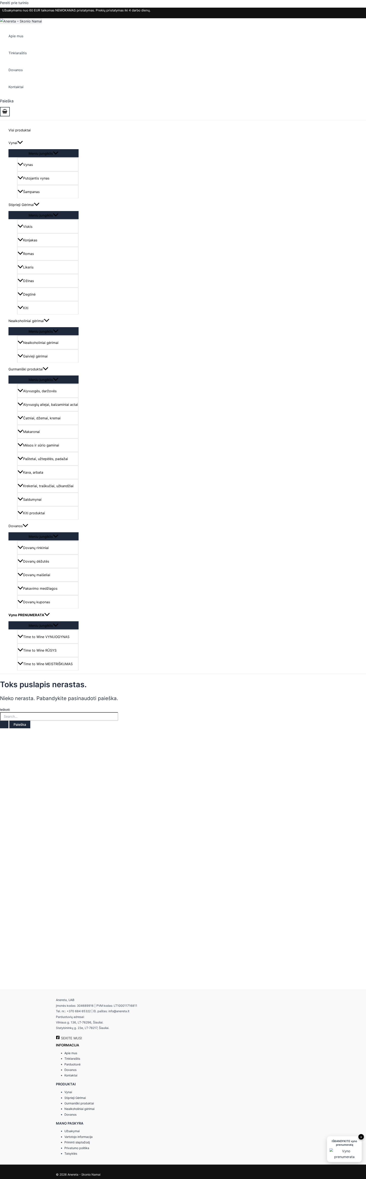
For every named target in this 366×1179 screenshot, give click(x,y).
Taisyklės (70, 1153)
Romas (28, 254)
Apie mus (15, 36)
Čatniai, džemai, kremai (42, 418)
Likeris (28, 267)
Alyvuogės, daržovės (40, 391)
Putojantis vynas (36, 178)
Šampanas (31, 192)
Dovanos (15, 70)
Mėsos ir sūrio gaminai (41, 445)
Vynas (28, 165)
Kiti (25, 308)
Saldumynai (32, 499)
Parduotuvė (72, 1064)
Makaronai (31, 432)
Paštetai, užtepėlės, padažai (45, 459)
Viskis (27, 226)
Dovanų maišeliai (36, 575)
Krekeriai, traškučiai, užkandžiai (48, 486)
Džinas (28, 281)
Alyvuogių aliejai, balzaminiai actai (50, 404)
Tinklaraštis (17, 53)
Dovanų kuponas (36, 602)
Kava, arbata (33, 472)
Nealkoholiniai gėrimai (26, 321)
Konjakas (30, 240)
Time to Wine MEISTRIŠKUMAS (48, 664)
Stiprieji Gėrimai (21, 205)
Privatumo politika (76, 1148)
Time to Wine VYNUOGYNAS (46, 637)
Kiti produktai (34, 513)
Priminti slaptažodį (77, 1142)
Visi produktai (19, 130)
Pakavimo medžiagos (40, 588)
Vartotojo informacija (78, 1137)
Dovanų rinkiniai (36, 548)
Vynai (12, 143)
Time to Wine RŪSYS (40, 650)
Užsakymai (72, 1131)
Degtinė (29, 294)
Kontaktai (16, 87)
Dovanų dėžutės (36, 561)
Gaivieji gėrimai (35, 356)
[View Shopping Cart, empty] (5, 111)
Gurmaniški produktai (25, 369)
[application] (20, 142)
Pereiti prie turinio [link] (14, 3)
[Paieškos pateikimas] (4, 724)
